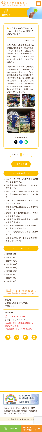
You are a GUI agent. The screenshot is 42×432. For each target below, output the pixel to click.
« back (15, 155)
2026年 (9, 254)
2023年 (9, 264)
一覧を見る (19, 164)
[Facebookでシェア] (21, 142)
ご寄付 (11, 428)
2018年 (9, 281)
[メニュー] (38, 3)
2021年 (9, 271)
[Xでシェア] (16, 142)
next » (26, 155)
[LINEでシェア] (26, 142)
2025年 (9, 257)
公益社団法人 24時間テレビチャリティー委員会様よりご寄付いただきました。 (22, 194)
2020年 (9, 274)
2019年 (9, 278)
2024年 (9, 261)
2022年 (9, 268)
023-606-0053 (17, 316)
